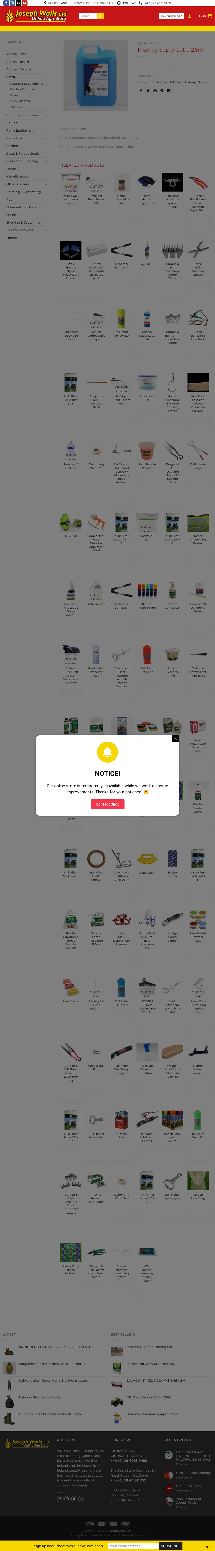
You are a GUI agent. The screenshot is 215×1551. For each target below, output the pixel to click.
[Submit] (100, 16)
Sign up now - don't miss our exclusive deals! (69, 1546)
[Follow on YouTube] (25, 3)
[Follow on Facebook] (6, 3)
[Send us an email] (18, 3)
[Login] (189, 16)
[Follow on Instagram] (12, 3)
